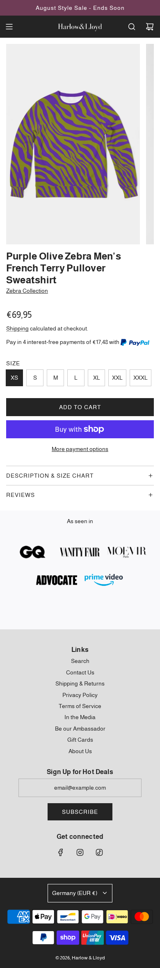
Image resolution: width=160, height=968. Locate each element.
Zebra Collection (27, 290)
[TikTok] (99, 852)
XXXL (140, 377)
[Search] (132, 27)
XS (14, 377)
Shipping (17, 328)
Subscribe (80, 812)
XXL (117, 377)
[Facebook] (61, 852)
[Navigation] (9, 27)
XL (96, 377)
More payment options (80, 449)
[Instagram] (80, 852)
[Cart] (150, 27)
